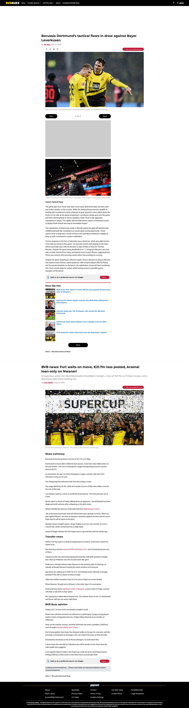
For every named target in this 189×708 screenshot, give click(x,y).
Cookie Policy (117, 694)
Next (105, 116)
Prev (51, 116)
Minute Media (35, 702)
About (58, 3)
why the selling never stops (67, 627)
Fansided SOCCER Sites (70, 3)
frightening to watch (92, 509)
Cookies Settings (97, 697)
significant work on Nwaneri (73, 589)
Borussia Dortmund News (61, 352)
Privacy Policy (77, 694)
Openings (75, 690)
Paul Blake (48, 383)
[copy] (57, 49)
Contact (93, 690)
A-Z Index (75, 697)
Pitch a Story (50, 694)
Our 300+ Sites (117, 690)
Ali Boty (47, 44)
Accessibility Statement (54, 697)
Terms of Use (95, 694)
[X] (177, 3)
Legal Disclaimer (137, 694)
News (23, 3)
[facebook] (173, 3)
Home (47, 352)
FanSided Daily (137, 690)
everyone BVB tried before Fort (74, 549)
